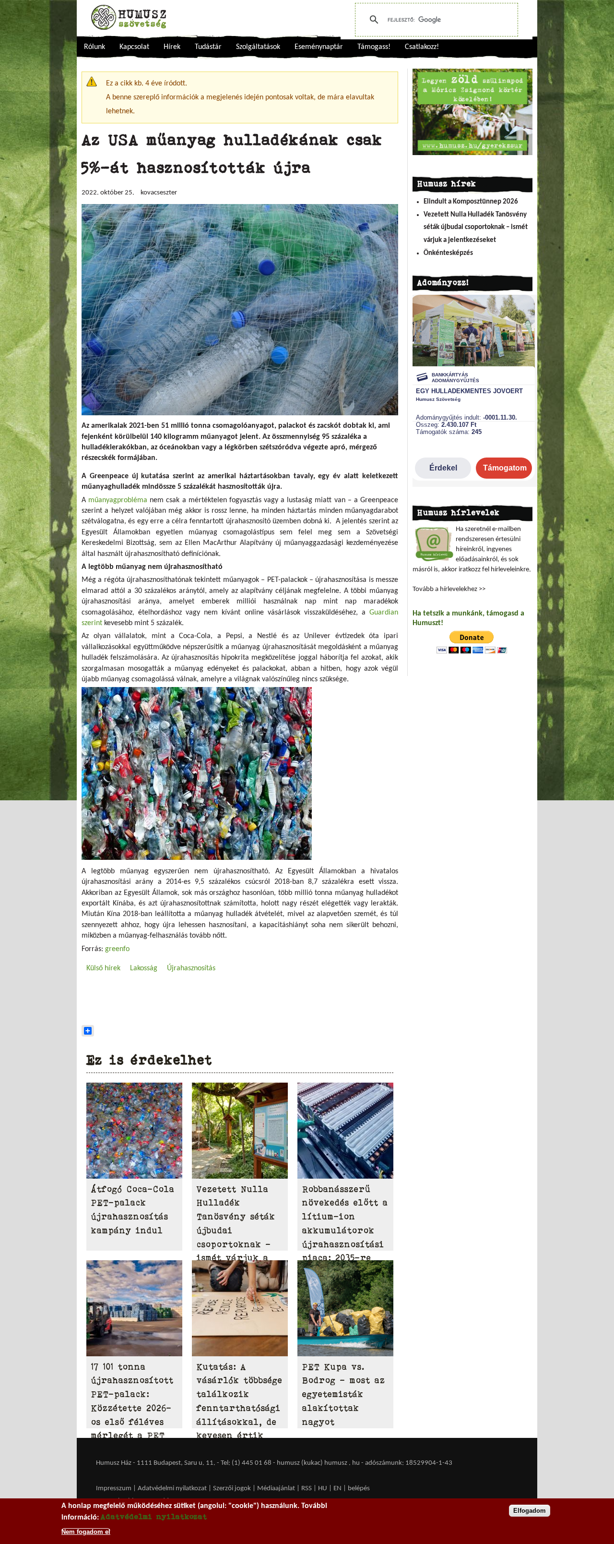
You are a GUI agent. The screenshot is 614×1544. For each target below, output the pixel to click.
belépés (359, 1488)
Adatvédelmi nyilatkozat (172, 1488)
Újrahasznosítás (191, 968)
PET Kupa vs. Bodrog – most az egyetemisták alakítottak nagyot (343, 1394)
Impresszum (113, 1488)
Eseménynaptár (319, 47)
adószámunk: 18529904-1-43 (408, 1463)
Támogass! (373, 47)
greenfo (117, 949)
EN (337, 1488)
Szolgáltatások (258, 47)
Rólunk (94, 47)
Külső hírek (103, 968)
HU (322, 1488)
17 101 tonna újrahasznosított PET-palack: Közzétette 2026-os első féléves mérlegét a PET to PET (132, 1408)
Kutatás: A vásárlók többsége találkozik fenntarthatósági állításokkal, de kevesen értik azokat (240, 1408)
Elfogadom (529, 1510)
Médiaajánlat (276, 1488)
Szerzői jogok (232, 1488)
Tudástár (208, 47)
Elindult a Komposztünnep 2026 (471, 201)
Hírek (172, 47)
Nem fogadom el (85, 1531)
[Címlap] (128, 17)
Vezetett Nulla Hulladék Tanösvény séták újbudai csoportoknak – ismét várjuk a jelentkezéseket (476, 227)
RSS (306, 1488)
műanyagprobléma (117, 500)
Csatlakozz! (422, 47)
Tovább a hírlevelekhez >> (449, 589)
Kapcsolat (134, 47)
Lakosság (143, 968)
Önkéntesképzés (448, 253)
